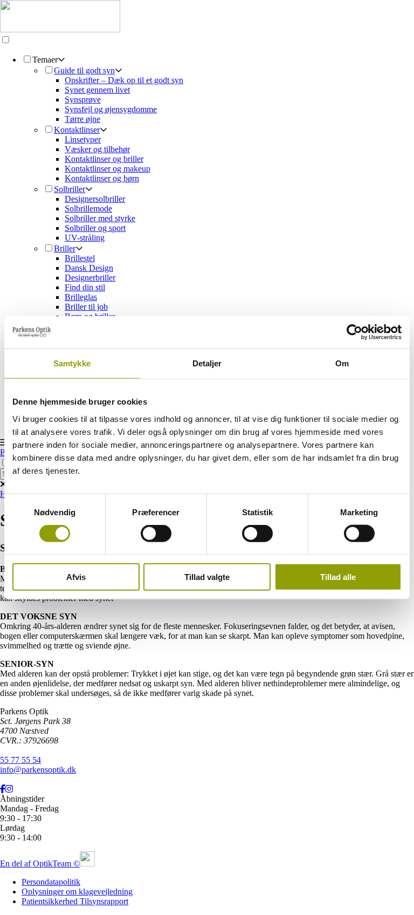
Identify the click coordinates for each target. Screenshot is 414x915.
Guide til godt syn (84, 70)
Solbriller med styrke (100, 218)
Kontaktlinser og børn (102, 178)
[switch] (156, 533)
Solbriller (69, 189)
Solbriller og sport (95, 228)
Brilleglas (81, 297)
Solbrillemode (88, 208)
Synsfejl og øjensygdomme (111, 109)
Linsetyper (83, 139)
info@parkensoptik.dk (38, 769)
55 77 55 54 (20, 759)
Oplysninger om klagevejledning (77, 891)
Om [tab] (342, 363)
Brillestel (80, 258)
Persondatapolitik (51, 881)
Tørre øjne (82, 119)
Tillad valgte (207, 576)
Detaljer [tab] (207, 363)
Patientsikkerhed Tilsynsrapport (75, 901)
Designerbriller (90, 277)
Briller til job (86, 306)
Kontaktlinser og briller (104, 158)
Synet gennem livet (97, 89)
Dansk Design (89, 267)
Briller (64, 248)
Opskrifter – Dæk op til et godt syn (124, 80)
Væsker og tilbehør (97, 149)
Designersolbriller (95, 198)
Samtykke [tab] (72, 363)
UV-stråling (85, 237)
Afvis (76, 576)
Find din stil (85, 287)
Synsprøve (83, 99)
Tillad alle (338, 576)
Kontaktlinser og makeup (107, 168)
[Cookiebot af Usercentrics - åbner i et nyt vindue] (354, 332)
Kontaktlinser (77, 129)
